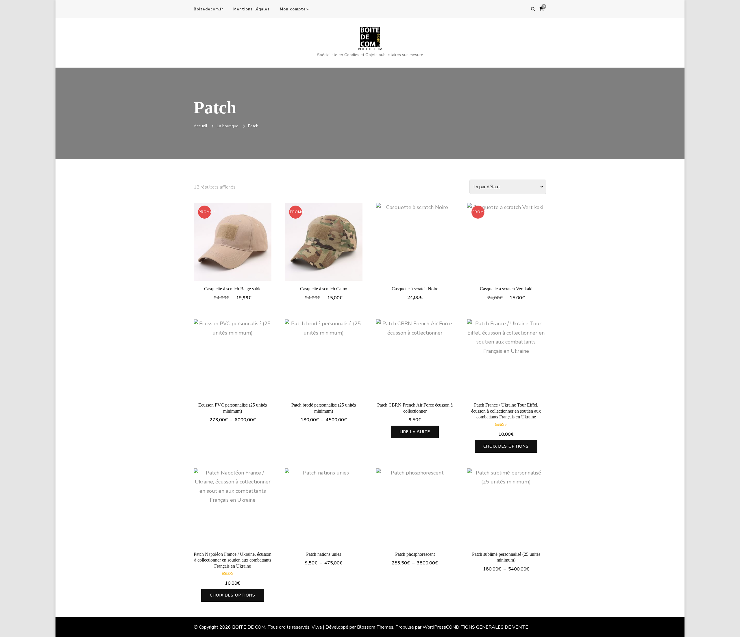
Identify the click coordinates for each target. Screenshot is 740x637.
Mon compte (293, 9)
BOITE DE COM (370, 49)
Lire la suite (415, 432)
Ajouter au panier (232, 240)
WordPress (434, 627)
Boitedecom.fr (208, 9)
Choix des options (232, 359)
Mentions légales (251, 9)
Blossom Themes (375, 627)
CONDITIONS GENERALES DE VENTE (487, 627)
